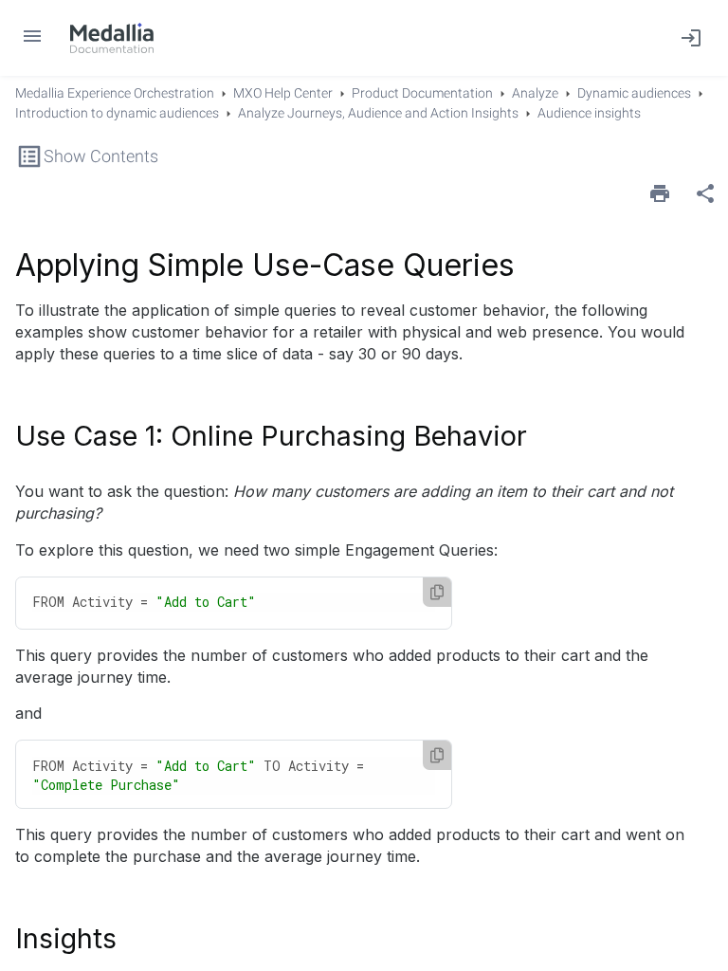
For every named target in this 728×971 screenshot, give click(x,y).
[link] (112, 38)
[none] (705, 193)
